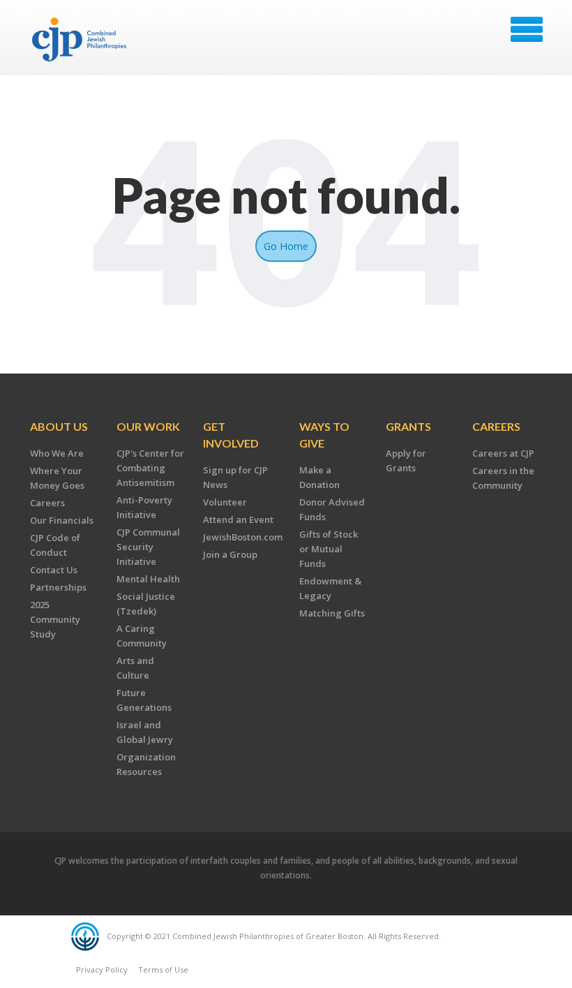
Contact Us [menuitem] (53, 569)
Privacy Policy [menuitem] (102, 969)
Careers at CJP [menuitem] (503, 453)
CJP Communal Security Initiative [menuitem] (148, 547)
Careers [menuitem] (47, 502)
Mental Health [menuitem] (148, 579)
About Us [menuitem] (59, 426)
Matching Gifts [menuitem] (332, 613)
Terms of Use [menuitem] (163, 969)
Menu (527, 29)
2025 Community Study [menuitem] (55, 619)
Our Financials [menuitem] (61, 520)
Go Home (286, 246)
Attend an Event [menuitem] (238, 519)
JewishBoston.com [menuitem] (243, 537)
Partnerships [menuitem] (58, 587)
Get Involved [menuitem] (231, 435)
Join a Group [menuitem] (230, 554)
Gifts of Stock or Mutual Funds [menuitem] (328, 549)
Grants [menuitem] (408, 426)
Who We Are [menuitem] (57, 453)
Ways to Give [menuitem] (324, 435)
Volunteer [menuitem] (225, 502)
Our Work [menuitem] (148, 426)
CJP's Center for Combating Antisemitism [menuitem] (150, 468)
